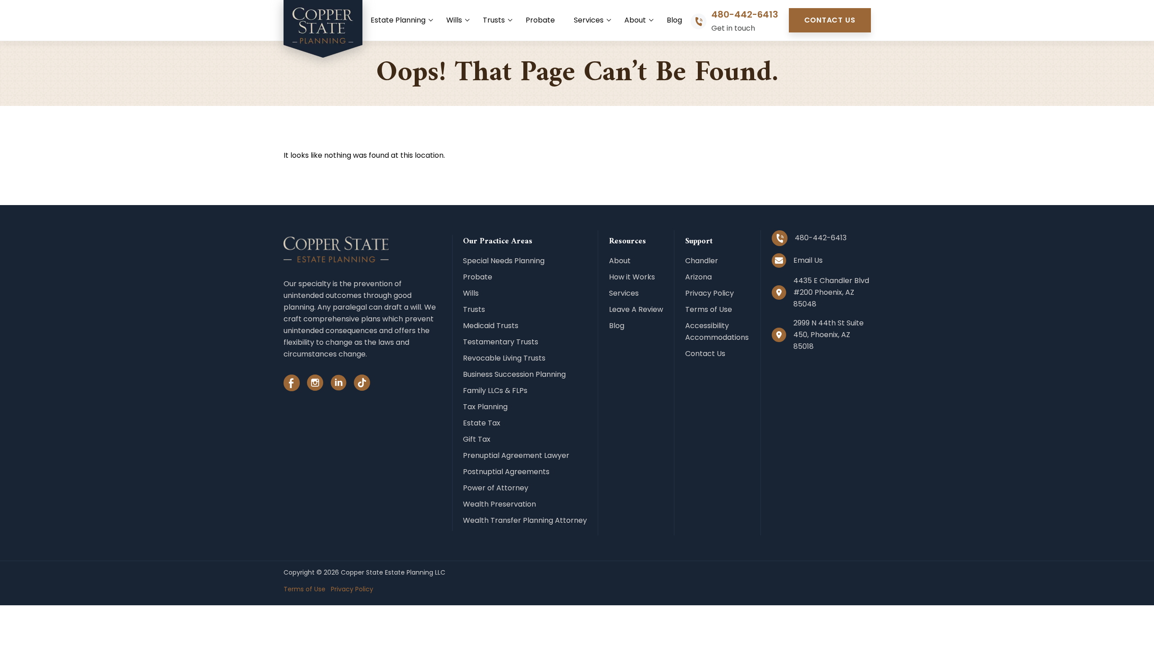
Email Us (808, 260)
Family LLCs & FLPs (495, 390)
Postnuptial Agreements (506, 471)
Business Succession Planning (514, 374)
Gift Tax (476, 439)
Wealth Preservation (499, 504)
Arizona (698, 277)
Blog (674, 20)
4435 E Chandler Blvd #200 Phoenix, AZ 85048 (831, 292)
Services (589, 20)
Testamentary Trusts (500, 342)
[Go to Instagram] (315, 385)
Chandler (701, 261)
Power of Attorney (495, 488)
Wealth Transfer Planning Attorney (525, 520)
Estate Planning (398, 20)
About (635, 20)
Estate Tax (481, 423)
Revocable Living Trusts (504, 358)
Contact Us (830, 20)
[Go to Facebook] (292, 385)
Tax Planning (485, 407)
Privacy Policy (709, 293)
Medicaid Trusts (490, 325)
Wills (454, 20)
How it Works (632, 277)
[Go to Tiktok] (362, 385)
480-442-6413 (744, 15)
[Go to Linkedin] (338, 385)
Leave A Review (636, 309)
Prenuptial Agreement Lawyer (516, 455)
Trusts (494, 20)
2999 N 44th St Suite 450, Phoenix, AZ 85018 (828, 335)
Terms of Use (708, 309)
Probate (540, 20)
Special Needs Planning (504, 261)
